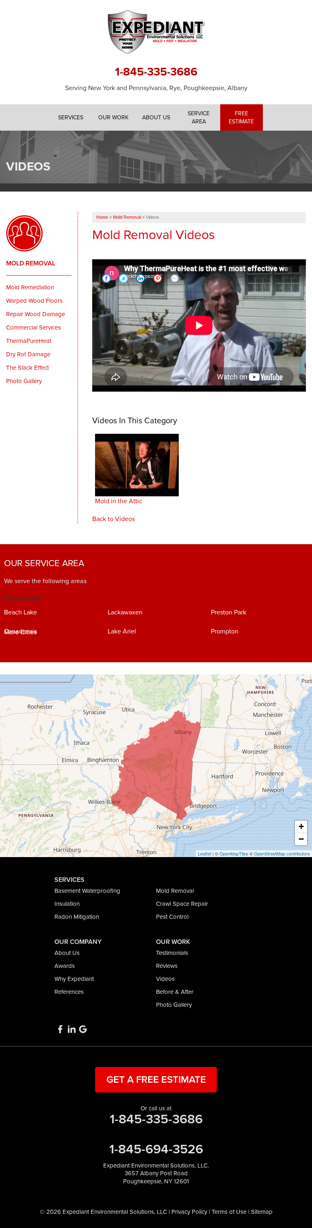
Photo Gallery (24, 381)
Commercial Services (33, 327)
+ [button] (301, 826)
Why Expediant (74, 978)
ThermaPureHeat (28, 341)
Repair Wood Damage (35, 314)
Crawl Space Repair (182, 903)
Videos (165, 978)
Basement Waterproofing (87, 890)
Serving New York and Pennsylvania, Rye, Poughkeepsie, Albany (156, 88)
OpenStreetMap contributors (282, 853)
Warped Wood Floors (34, 300)
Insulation (67, 903)
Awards (64, 965)
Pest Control (172, 916)
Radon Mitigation (76, 916)
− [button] (301, 839)
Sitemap (262, 1211)
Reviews (167, 965)
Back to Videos (113, 519)
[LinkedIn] (71, 1029)
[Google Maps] (83, 1029)
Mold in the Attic (118, 501)
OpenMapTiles (233, 853)
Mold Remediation (30, 287)
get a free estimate (156, 1080)
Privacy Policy (189, 1211)
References (69, 991)
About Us (67, 953)
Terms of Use (229, 1211)
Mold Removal (30, 263)
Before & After (174, 991)
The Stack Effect (27, 367)
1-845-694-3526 (156, 1149)
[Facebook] (60, 1029)
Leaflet (204, 853)
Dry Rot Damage (28, 354)
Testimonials (172, 953)
